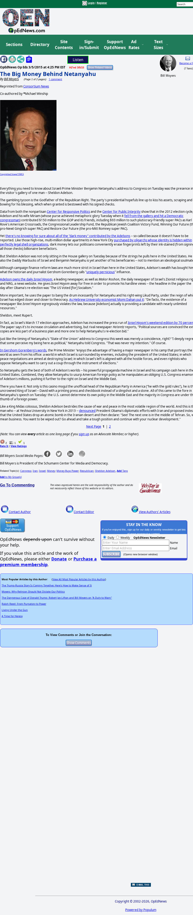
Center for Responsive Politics (68, 211)
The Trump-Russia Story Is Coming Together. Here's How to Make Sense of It (47, 585)
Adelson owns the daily (26, 279)
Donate (59, 559)
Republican (87, 470)
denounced (87, 411)
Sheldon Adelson (105, 470)
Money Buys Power (67, 470)
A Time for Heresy (12, 616)
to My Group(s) (11, 477)
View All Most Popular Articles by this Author (78, 579)
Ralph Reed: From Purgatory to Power (24, 604)
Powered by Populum (140, 910)
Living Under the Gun (15, 610)
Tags (122, 470)
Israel (42, 470)
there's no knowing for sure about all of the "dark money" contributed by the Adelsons (67, 236)
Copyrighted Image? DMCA (12, 174)
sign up (84, 434)
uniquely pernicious (100, 272)
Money (51, 470)
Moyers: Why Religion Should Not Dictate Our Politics (33, 591)
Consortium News (36, 86)
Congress (25, 470)
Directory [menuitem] (39, 44)
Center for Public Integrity (121, 211)
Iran (35, 470)
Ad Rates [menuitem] (134, 44)
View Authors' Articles (154, 512)
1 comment (55, 79)
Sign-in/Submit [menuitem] (88, 44)
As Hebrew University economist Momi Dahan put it (106, 299)
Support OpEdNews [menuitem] (113, 44)
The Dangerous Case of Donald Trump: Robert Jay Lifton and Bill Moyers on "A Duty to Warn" (57, 597)
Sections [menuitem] (14, 44)
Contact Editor (84, 512)
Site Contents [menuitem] (64, 44)
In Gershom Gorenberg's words (23, 350)
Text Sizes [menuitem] (158, 44)
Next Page (93, 426)
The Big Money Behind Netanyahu (48, 74)
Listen (78, 59)
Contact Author (20, 512)
